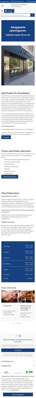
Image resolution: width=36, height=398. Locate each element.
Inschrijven (18, 350)
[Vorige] (13, 323)
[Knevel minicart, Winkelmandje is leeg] (5, 10)
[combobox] (15, 15)
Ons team (6, 137)
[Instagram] (20, 336)
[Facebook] (16, 336)
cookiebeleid (15, 390)
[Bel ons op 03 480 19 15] (2, 11)
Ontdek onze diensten (9, 177)
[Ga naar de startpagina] (20, 6)
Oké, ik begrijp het (18, 394)
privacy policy (29, 355)
